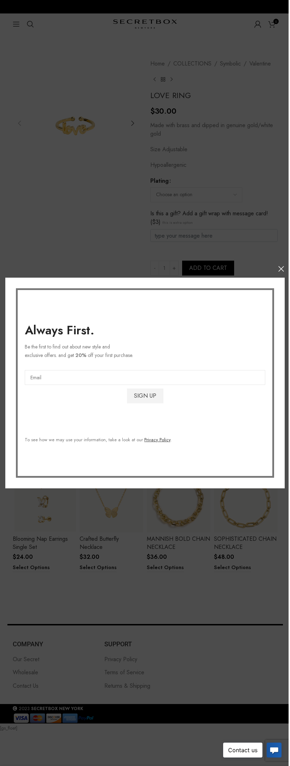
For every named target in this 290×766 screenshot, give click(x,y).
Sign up (145, 396)
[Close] (281, 269)
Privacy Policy (157, 439)
